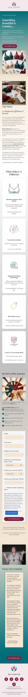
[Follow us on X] (11, 679)
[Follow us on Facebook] (6, 679)
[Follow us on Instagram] (16, 679)
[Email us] (14, 684)
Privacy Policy (14, 508)
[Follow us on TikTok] (22, 679)
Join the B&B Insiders (9, 46)
